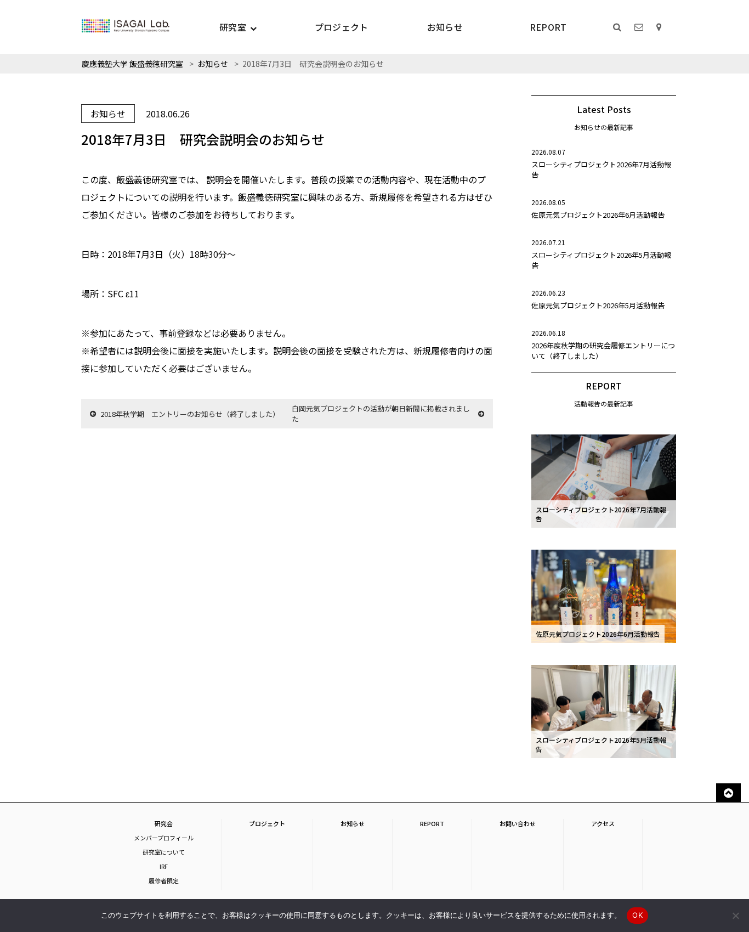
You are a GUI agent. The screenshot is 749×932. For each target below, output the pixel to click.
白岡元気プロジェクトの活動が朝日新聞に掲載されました (381, 413)
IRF (164, 866)
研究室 (232, 26)
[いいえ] (735, 915)
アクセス (603, 823)
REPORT (548, 26)
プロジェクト (341, 26)
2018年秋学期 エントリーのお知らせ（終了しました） (190, 414)
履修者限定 (164, 880)
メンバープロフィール (164, 837)
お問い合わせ (518, 823)
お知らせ (445, 26)
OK (637, 915)
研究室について (164, 852)
